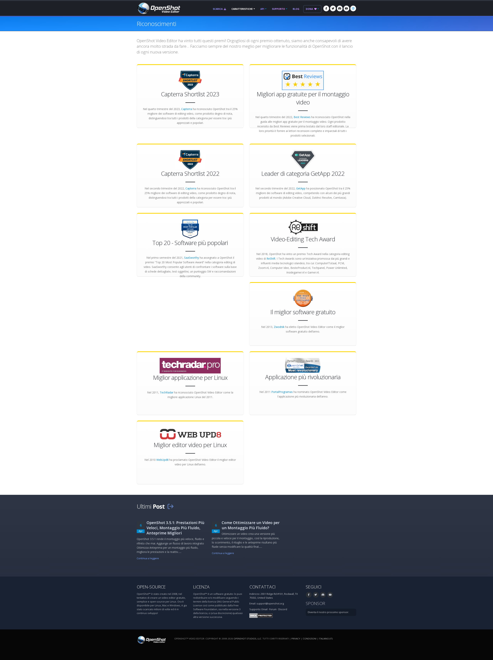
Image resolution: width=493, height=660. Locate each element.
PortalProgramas (282, 392)
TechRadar (166, 392)
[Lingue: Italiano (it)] (353, 8)
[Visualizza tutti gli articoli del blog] (170, 506)
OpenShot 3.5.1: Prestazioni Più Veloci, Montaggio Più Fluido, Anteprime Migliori (175, 528)
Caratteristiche (242, 9)
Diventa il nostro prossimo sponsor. (328, 612)
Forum (273, 609)
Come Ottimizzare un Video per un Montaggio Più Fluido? (251, 525)
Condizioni (309, 638)
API (262, 9)
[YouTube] (346, 8)
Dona (310, 9)
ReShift (271, 258)
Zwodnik (279, 327)
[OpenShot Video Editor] (158, 8)
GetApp (300, 188)
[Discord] (340, 8)
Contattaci (262, 587)
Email (264, 609)
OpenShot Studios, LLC (247, 638)
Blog (296, 9)
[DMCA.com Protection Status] (261, 615)
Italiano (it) (326, 638)
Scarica (218, 9)
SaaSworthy (191, 257)
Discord (282, 609)
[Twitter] (333, 8)
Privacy (295, 638)
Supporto (278, 9)
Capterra (186, 109)
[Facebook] (326, 8)
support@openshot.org (270, 603)
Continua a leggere (148, 558)
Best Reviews (302, 117)
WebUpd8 (162, 460)
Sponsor (315, 603)
